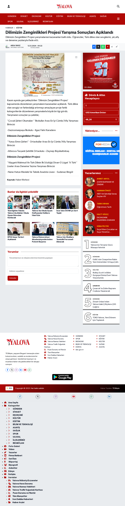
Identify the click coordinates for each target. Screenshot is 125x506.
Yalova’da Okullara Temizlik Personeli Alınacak (65, 239)
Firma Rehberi (15, 456)
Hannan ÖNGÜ (104, 191)
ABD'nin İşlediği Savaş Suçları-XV (107, 195)
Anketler (12, 468)
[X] (12, 370)
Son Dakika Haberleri (56, 355)
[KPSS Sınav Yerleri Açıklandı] (19, 229)
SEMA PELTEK (103, 226)
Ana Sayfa (13, 403)
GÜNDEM (12, 16)
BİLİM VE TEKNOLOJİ (76, 16)
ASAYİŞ (92, 16)
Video (11, 449)
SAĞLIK (103, 16)
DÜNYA (78, 347)
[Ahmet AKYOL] (90, 182)
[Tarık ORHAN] (90, 205)
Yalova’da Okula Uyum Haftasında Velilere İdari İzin (42, 213)
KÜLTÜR (48, 16)
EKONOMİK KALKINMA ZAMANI (106, 219)
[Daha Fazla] (108, 47)
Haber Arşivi (52, 358)
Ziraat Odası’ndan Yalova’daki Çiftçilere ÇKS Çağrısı (104, 304)
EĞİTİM (59, 16)
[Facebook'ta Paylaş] (94, 47)
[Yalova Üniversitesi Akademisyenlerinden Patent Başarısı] (43, 229)
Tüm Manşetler (54, 352)
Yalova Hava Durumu (56, 339)
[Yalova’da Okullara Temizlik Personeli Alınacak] (67, 229)
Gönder (12, 278)
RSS (10, 388)
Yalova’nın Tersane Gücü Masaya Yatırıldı (102, 246)
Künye (11, 471)
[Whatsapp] (29, 370)
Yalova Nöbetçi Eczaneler (58, 336)
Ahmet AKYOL (103, 179)
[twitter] (38, 397)
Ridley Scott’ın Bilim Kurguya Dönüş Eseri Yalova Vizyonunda (105, 275)
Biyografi (13, 465)
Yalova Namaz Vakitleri (56, 341)
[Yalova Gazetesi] (64, 6)
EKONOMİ (36, 16)
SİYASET (24, 16)
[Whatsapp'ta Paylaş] (103, 47)
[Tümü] (116, 131)
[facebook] (20, 397)
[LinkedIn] (21, 370)
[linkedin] (109, 397)
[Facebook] (7, 370)
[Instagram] (16, 370)
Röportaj (12, 462)
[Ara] (118, 6)
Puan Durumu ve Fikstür (57, 350)
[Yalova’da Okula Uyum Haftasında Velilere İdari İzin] (43, 202)
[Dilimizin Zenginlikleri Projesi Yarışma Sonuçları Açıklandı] (43, 75)
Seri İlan (12, 459)
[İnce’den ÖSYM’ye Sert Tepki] (67, 202)
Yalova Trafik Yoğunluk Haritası (27, 490)
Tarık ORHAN (103, 204)
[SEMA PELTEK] (90, 229)
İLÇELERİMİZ (33, 22)
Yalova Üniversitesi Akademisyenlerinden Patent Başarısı (42, 239)
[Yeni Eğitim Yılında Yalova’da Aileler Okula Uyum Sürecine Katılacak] (19, 202)
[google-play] (62, 377)
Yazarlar (12, 452)
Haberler (9, 28)
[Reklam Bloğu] (101, 71)
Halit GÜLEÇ (103, 214)
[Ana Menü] (118, 19)
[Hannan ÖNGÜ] (90, 193)
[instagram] (55, 397)
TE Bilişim (116, 388)
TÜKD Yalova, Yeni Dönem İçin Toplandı (104, 319)
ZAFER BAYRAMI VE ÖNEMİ (105, 183)
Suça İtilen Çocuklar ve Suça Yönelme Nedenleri (107, 230)
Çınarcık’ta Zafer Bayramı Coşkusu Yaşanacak (104, 289)
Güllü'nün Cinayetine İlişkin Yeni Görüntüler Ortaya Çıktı (105, 261)
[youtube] (73, 397)
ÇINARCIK (96, 286)
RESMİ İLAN (48, 22)
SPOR (10, 22)
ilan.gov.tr (80, 350)
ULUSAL (20, 22)
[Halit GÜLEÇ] (90, 217)
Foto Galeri (14, 446)
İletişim (12, 474)
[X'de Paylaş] (98, 47)
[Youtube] (25, 370)
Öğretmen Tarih (104, 207)
